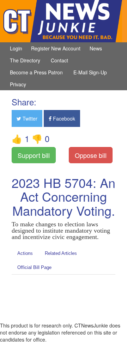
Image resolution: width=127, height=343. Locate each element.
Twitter (29, 118)
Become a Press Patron (36, 72)
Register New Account (55, 48)
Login (16, 48)
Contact (59, 60)
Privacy (18, 84)
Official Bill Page (34, 267)
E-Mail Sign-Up (90, 72)
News (96, 48)
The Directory (25, 60)
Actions (25, 253)
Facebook (63, 118)
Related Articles (61, 253)
